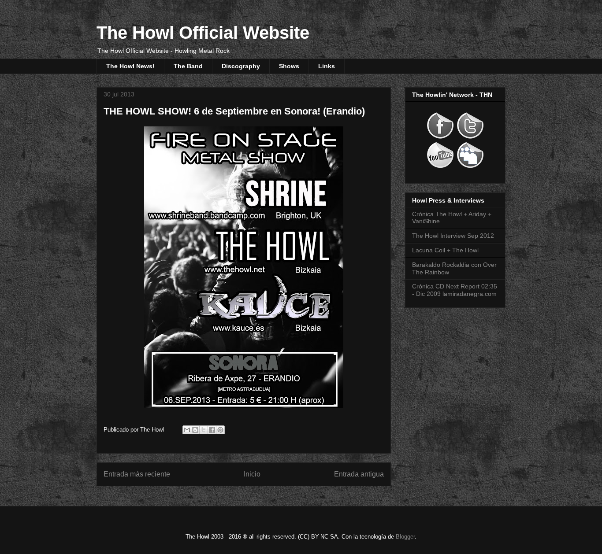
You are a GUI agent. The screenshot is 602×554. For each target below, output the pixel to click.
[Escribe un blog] (195, 429)
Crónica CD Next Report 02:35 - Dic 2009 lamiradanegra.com (454, 290)
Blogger (405, 536)
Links (326, 66)
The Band (188, 66)
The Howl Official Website (203, 32)
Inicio (252, 474)
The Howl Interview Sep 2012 (453, 235)
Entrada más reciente (137, 474)
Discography (241, 66)
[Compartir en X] (203, 429)
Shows (289, 66)
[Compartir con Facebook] (212, 429)
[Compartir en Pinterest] (220, 429)
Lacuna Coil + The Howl (445, 250)
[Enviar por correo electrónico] (186, 429)
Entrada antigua (359, 474)
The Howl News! (130, 66)
